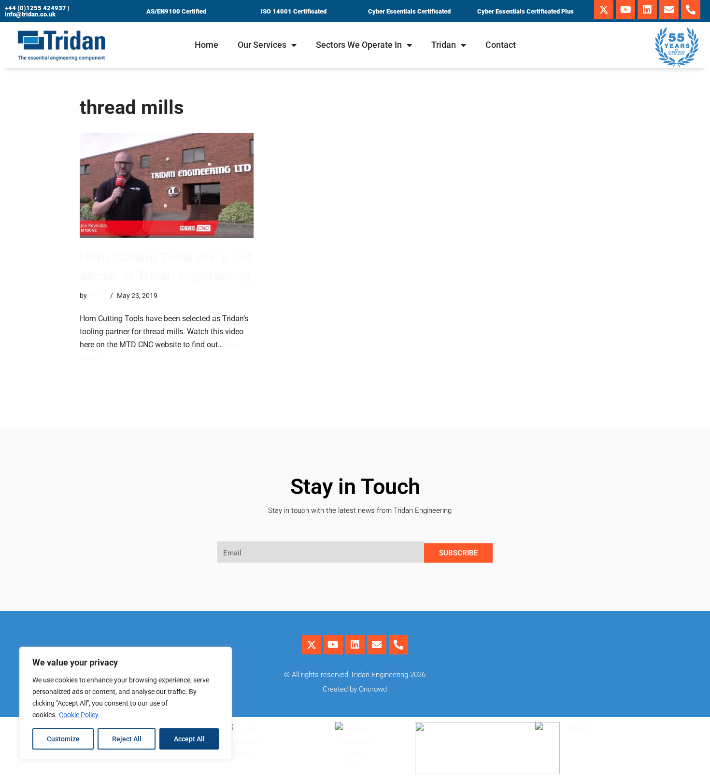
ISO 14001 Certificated (294, 11)
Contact (500, 45)
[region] (125, 703)
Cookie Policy (79, 715)
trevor (97, 296)
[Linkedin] (647, 9)
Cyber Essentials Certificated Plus (525, 11)
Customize (63, 739)
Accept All (189, 739)
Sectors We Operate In (359, 45)
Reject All (127, 739)
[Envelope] (669, 9)
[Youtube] (625, 9)
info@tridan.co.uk (30, 14)
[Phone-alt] (690, 9)
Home (206, 45)
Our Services (262, 45)
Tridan (443, 45)
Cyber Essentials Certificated (409, 11)
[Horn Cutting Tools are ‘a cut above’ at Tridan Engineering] (167, 185)
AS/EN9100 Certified (176, 11)
